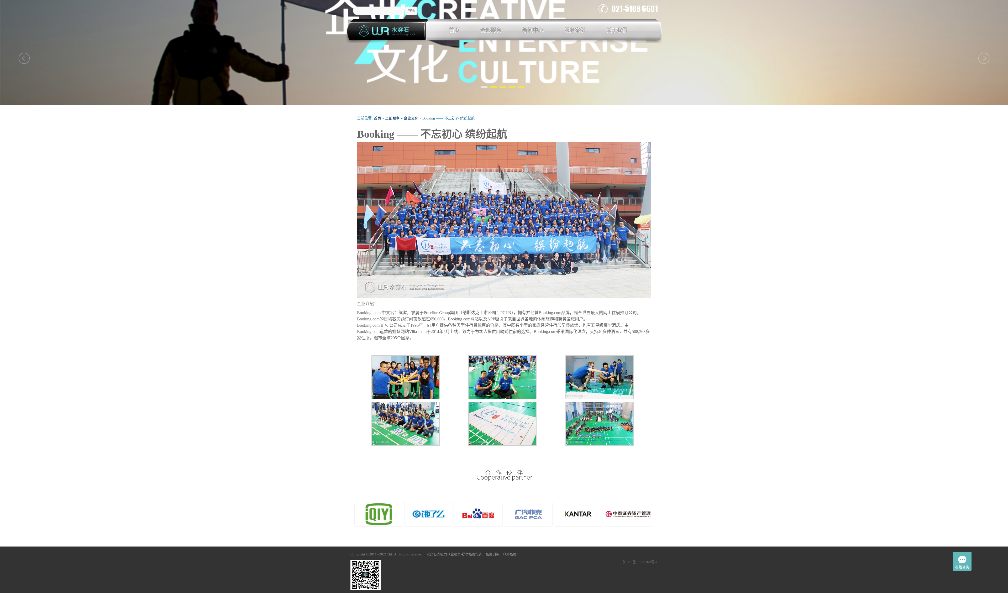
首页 (454, 30)
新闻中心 (532, 30)
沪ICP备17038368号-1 (640, 562)
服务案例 (574, 30)
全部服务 (490, 30)
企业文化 (411, 118)
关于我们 (616, 30)
